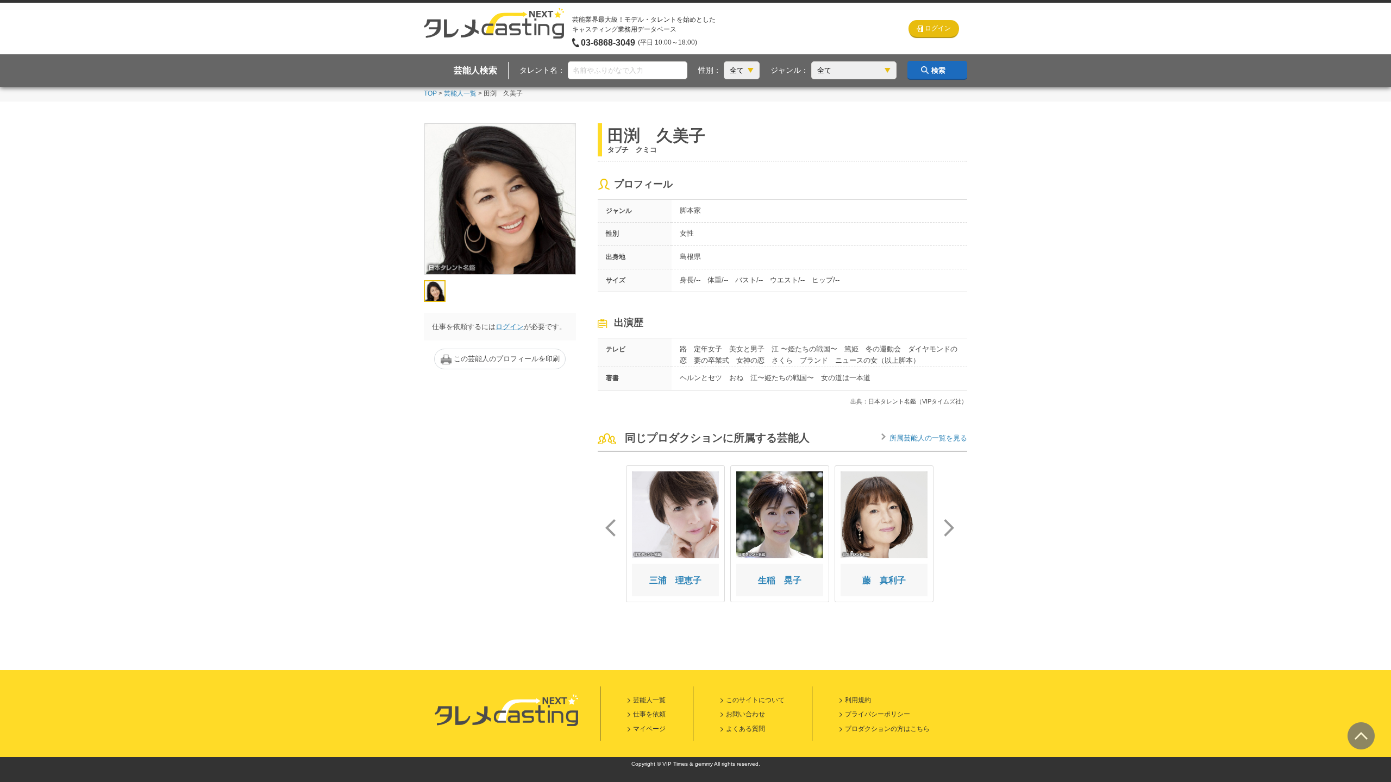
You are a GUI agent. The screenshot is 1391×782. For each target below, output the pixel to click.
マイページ (649, 729)
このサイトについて (755, 700)
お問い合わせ (745, 714)
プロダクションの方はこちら (887, 729)
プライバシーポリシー (877, 714)
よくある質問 (745, 729)
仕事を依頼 (649, 714)
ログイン (510, 327)
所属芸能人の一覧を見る (928, 438)
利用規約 (858, 700)
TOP (430, 93)
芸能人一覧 (460, 93)
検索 (938, 70)
